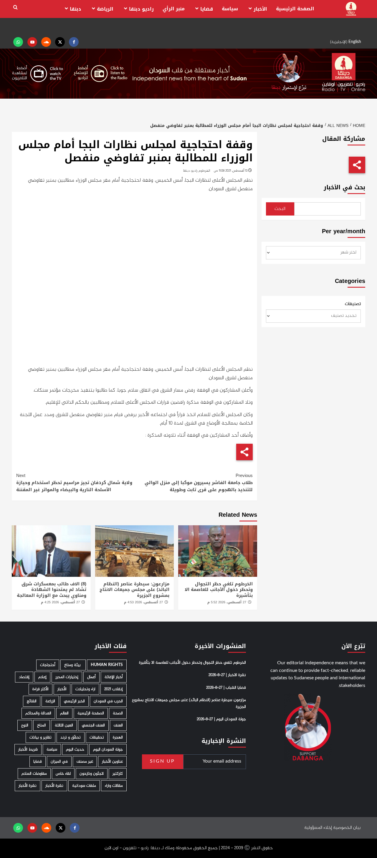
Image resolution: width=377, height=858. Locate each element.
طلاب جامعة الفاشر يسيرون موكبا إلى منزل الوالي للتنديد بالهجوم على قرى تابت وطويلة (198, 482)
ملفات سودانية (84, 785)
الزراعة (50, 701)
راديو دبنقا (141, 9)
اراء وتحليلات (85, 689)
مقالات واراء (114, 785)
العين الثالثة (64, 725)
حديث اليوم (75, 749)
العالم (64, 713)
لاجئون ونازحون (92, 773)
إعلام (42, 677)
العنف (118, 725)
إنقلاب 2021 (113, 689)
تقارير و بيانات (40, 737)
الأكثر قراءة (40, 689)
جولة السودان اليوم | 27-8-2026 (221, 719)
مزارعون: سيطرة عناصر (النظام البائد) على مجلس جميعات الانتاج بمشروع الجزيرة (134, 589)
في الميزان (59, 761)
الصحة (118, 713)
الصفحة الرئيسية (295, 8)
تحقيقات (97, 737)
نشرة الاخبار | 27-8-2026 (227, 675)
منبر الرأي (174, 8)
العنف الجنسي (93, 725)
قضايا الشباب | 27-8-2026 (226, 688)
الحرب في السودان (108, 701)
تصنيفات (353, 304)
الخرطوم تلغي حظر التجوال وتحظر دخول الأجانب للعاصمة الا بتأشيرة (219, 589)
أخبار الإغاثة (114, 677)
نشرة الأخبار (54, 785)
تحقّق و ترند (70, 737)
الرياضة (105, 9)
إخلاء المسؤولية (318, 828)
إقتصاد (24, 677)
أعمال (91, 677)
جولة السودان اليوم (108, 749)
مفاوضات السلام (34, 773)
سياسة (230, 8)
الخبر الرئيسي (74, 701)
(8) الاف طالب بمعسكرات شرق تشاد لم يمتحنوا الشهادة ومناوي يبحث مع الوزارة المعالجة (51, 589)
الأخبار (260, 9)
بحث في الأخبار (344, 187)
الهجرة (118, 737)
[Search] (15, 7)
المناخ (41, 725)
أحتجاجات (47, 665)
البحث (280, 209)
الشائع (32, 701)
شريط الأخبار (28, 749)
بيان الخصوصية (347, 828)
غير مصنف (85, 761)
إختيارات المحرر (66, 677)
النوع (24, 725)
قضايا (206, 9)
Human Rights (107, 665)
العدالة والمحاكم (38, 713)
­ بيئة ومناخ (73, 665)
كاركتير (118, 773)
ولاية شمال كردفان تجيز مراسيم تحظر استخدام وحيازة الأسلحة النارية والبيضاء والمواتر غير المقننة (74, 482)
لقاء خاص (63, 773)
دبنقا (75, 9)
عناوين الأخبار (112, 761)
